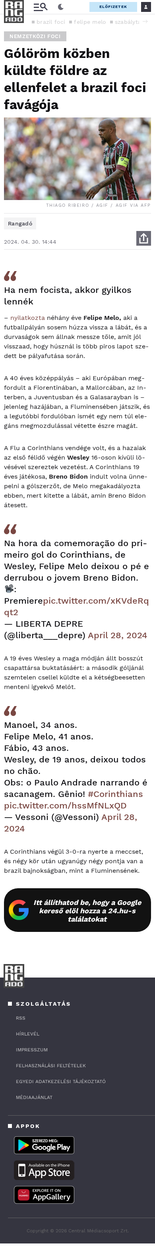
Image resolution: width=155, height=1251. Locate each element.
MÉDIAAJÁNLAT (34, 1097)
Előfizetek (113, 6)
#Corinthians (115, 794)
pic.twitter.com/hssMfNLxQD (65, 805)
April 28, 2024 (117, 635)
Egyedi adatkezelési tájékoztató (61, 1081)
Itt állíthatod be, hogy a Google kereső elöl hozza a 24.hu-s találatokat (87, 910)
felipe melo (90, 22)
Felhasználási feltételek (51, 1065)
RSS (20, 1018)
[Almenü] (40, 7)
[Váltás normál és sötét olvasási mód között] (61, 7)
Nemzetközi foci (35, 36)
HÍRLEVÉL (27, 1034)
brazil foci (51, 22)
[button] (145, 21)
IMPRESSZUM (32, 1050)
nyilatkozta (27, 317)
